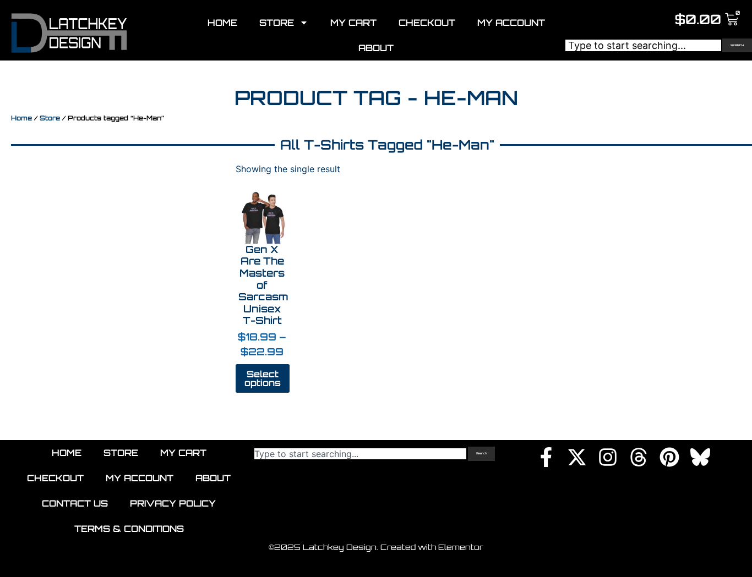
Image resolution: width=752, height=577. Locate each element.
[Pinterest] (669, 457)
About (376, 47)
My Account (511, 22)
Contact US (75, 503)
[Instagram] (608, 457)
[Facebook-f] (546, 457)
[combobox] (643, 45)
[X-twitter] (577, 457)
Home (222, 22)
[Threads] (639, 457)
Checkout (427, 22)
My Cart (353, 22)
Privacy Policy (173, 503)
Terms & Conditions (129, 528)
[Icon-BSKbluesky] (700, 457)
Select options (262, 378)
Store (276, 22)
